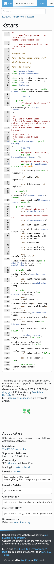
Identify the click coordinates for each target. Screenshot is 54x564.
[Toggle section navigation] (50, 11)
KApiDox (25, 560)
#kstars (12, 463)
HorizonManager (27, 141)
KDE (35, 560)
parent (16, 110)
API (10, 3)
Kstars (30, 16)
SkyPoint (23, 85)
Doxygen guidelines (20, 398)
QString (15, 324)
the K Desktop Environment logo (24, 550)
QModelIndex (17, 263)
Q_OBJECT (25, 96)
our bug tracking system (25, 536)
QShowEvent (44, 200)
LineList (23, 83)
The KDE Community (14, 449)
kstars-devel (23, 467)
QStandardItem (26, 71)
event (42, 195)
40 (7, 141)
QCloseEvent (30, 195)
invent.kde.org (22, 522)
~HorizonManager (38, 164)
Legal (7, 554)
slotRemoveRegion (36, 220)
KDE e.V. (46, 551)
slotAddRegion (34, 211)
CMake (17, 471)
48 (7, 164)
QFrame (14, 92)
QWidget (35, 107)
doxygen (7, 392)
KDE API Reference (13, 16)
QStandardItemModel (29, 74)
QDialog (15, 143)
